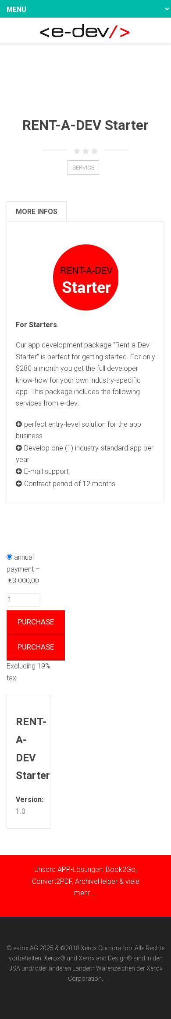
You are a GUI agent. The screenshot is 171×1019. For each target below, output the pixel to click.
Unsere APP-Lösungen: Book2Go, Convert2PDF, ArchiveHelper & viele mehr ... (85, 881)
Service (83, 167)
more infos (36, 211)
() (90, 71)
